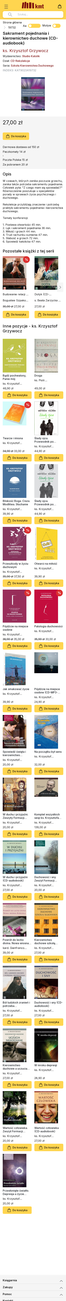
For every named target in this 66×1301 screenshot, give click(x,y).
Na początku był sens (48, 751)
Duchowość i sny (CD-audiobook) (48, 1004)
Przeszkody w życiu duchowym (15, 565)
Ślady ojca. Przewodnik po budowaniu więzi (45, 440)
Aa (24, 25)
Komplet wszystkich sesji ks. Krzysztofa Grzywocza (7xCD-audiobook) (47, 816)
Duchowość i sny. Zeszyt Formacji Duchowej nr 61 (45, 878)
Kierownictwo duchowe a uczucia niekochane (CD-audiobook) (15, 1067)
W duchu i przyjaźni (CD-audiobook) (15, 878)
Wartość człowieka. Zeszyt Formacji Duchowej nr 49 (15, 1129)
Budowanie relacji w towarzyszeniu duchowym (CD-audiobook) (15, 294)
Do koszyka (18, 136)
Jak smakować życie (16, 689)
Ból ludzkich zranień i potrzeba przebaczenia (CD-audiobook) (16, 1004)
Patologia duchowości (48, 626)
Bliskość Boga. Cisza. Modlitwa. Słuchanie (16, 502)
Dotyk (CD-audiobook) (42, 294)
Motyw (46, 25)
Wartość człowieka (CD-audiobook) (46, 1129)
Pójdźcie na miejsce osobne (15, 628)
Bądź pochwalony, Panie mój (14, 377)
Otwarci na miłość (45, 563)
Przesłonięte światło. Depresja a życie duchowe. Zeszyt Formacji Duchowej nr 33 (16, 1192)
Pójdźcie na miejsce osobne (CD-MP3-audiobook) (47, 690)
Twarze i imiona (13, 438)
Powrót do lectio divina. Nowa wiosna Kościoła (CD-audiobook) (16, 941)
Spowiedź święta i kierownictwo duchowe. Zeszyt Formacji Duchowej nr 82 (16, 753)
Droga (38, 375)
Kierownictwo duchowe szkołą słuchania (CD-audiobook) (44, 941)
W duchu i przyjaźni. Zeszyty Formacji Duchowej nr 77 (15, 816)
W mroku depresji (45, 1065)
